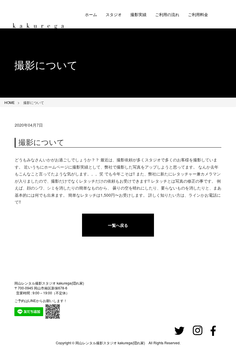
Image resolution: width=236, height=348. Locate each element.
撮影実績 (138, 14)
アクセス (93, 43)
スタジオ (114, 14)
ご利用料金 (198, 14)
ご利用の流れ (167, 14)
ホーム (91, 14)
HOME (9, 102)
